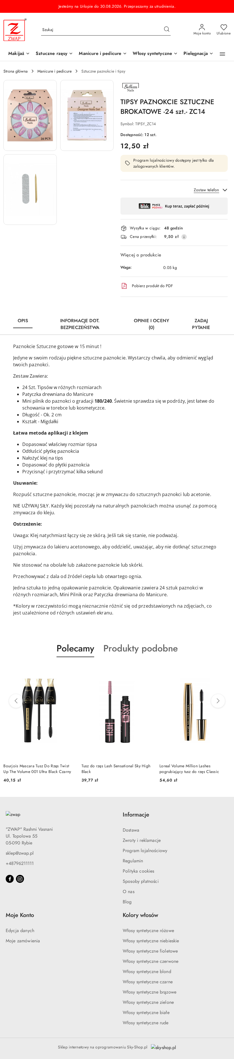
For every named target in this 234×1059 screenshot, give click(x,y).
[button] (222, 54)
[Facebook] (10, 879)
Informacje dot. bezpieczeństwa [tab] (80, 324)
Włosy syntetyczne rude (146, 1022)
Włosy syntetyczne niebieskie (151, 940)
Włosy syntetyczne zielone (148, 1002)
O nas (128, 891)
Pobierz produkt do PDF (152, 286)
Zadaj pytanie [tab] (201, 324)
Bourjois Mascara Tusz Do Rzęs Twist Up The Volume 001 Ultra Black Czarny (37, 768)
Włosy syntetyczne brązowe (149, 992)
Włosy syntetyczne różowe (148, 930)
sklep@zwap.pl (20, 853)
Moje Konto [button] (20, 915)
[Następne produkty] (218, 701)
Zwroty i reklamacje (142, 840)
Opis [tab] (23, 320)
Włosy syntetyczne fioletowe (150, 951)
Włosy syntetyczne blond (147, 971)
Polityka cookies (138, 871)
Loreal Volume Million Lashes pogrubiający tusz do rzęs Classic (189, 768)
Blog (127, 901)
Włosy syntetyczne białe (146, 1012)
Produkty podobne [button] (140, 648)
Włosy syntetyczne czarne (148, 981)
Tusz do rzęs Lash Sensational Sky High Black (115, 768)
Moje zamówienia (23, 940)
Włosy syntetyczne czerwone (150, 961)
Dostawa (131, 830)
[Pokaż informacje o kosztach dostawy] (184, 237)
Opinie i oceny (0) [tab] (151, 324)
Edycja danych (20, 930)
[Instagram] (20, 879)
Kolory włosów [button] (140, 915)
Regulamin (133, 861)
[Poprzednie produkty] (16, 701)
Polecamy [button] (75, 648)
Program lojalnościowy (145, 850)
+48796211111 (20, 863)
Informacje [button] (136, 815)
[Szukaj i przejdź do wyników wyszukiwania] (167, 30)
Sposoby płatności (141, 881)
